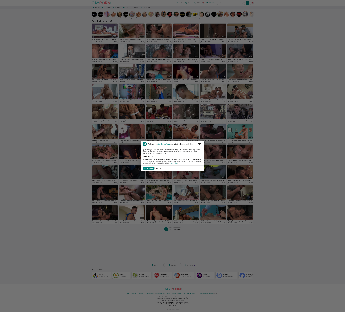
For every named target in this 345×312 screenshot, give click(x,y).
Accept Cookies (148, 168)
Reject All (158, 168)
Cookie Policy (173, 163)
